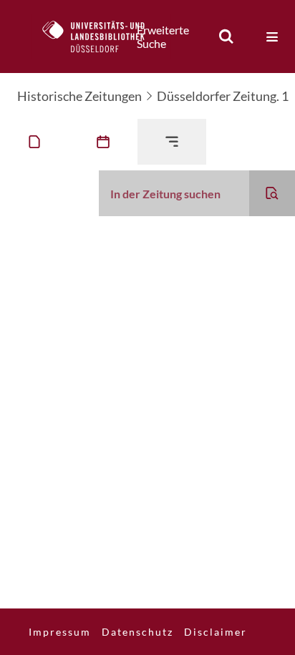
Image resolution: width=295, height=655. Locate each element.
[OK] (226, 36)
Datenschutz (137, 632)
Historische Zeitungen (79, 96)
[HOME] (101, 36)
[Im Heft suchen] (272, 193)
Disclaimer (215, 632)
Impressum (60, 632)
